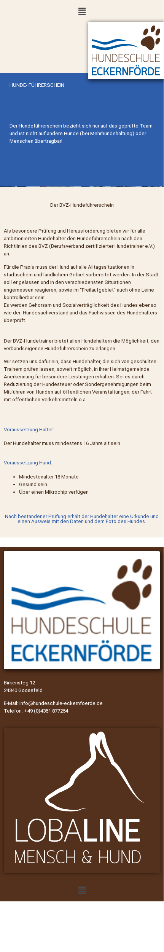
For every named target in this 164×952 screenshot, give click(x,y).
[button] (81, 11)
